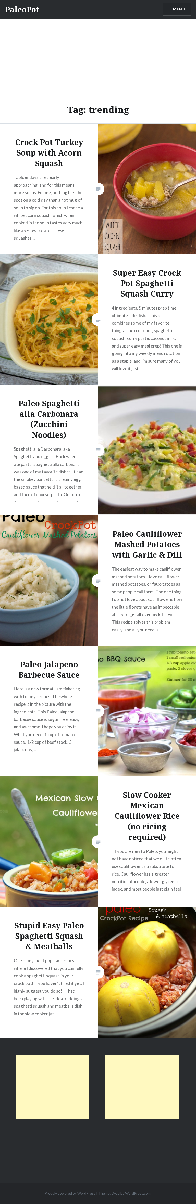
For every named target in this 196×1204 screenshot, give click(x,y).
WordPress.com (138, 1193)
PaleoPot (22, 9)
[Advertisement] (98, 57)
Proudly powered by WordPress (70, 1193)
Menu (179, 9)
